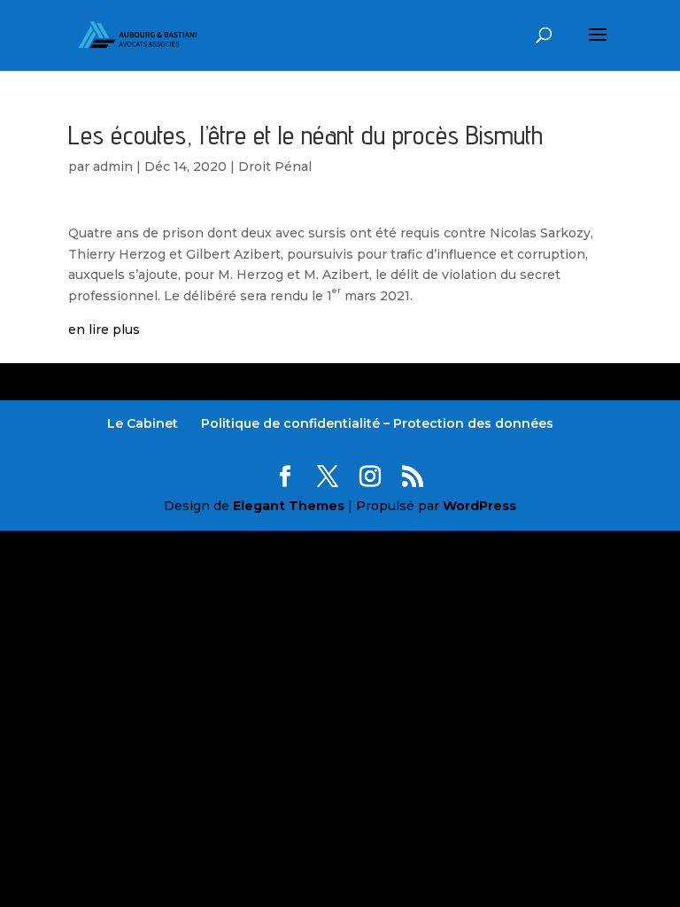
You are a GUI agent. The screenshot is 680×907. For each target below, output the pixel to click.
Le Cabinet (142, 423)
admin (113, 166)
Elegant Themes (288, 506)
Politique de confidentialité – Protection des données (377, 423)
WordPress (479, 506)
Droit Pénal (275, 166)
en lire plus (104, 329)
